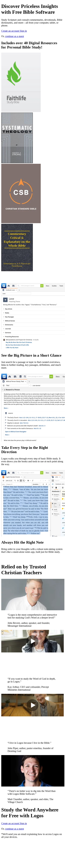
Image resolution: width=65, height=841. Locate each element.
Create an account (10, 31)
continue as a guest (14, 36)
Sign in (23, 31)
